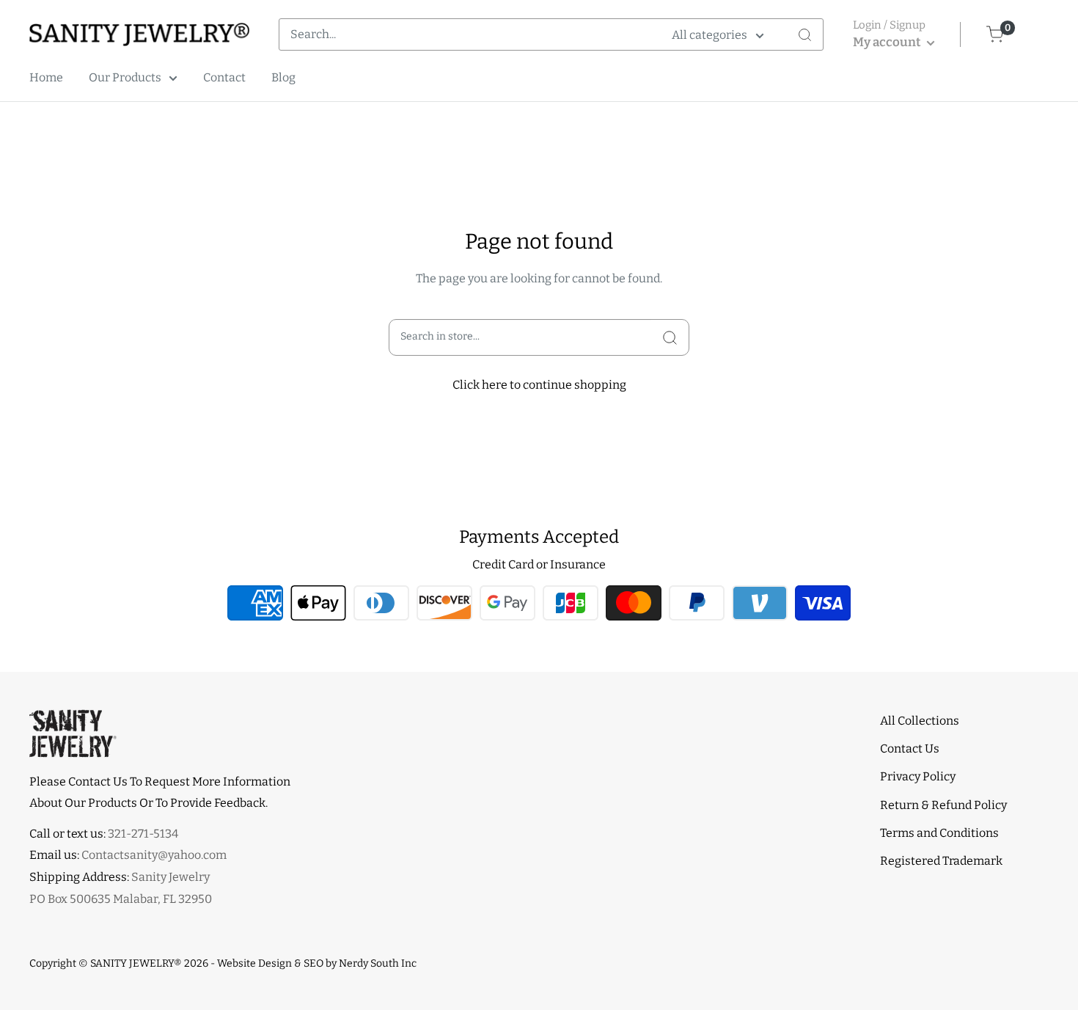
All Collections (919, 721)
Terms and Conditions (939, 833)
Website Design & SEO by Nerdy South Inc (317, 963)
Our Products (125, 77)
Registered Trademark (941, 861)
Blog (283, 77)
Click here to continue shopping (539, 385)
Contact (224, 77)
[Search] (804, 34)
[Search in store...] (670, 337)
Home (46, 77)
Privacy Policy (918, 776)
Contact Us (909, 748)
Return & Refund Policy (943, 805)
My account (888, 42)
